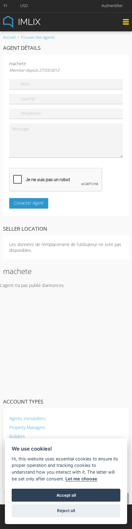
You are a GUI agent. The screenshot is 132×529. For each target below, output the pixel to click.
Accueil (9, 37)
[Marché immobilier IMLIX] (37, 21)
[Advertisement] (66, 342)
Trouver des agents (38, 37)
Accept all (66, 495)
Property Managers (27, 427)
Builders (17, 436)
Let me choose (81, 478)
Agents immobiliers (27, 418)
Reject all (66, 510)
